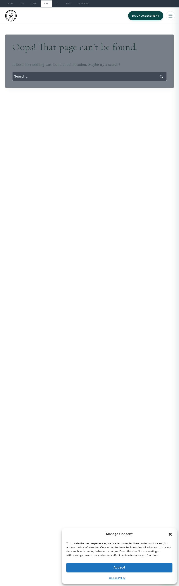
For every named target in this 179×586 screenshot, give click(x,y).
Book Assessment (145, 15)
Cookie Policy (117, 578)
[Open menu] (170, 15)
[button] (170, 534)
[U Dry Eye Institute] (10, 15)
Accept (119, 567)
